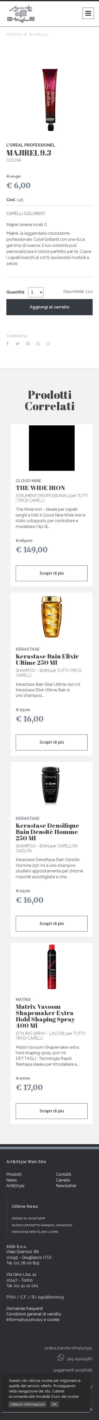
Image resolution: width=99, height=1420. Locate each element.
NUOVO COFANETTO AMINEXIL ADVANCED (42, 1225)
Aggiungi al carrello (49, 307)
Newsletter (66, 1185)
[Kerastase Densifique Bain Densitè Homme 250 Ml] (52, 786)
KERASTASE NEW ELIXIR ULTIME (35, 1232)
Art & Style (21, 14)
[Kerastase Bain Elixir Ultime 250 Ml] (52, 616)
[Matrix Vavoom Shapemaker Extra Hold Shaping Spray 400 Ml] (52, 967)
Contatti (63, 1174)
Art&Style (15, 1185)
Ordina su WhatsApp (28, 1218)
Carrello (63, 1180)
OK (54, 1404)
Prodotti (14, 1174)
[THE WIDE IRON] (52, 448)
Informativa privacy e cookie (32, 1319)
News (11, 1180)
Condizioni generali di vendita (33, 1314)
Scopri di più (52, 573)
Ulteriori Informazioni (27, 1404)
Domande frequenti (24, 1308)
